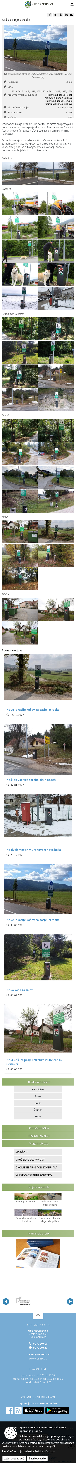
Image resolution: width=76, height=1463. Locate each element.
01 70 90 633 (40, 1347)
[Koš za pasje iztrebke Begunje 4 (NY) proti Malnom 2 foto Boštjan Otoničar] (20, 352)
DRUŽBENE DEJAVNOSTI (31, 1159)
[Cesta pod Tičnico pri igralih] (20, 579)
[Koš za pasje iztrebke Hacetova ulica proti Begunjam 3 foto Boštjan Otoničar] (20, 430)
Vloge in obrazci (39, 1143)
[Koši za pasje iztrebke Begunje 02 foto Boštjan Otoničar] (20, 376)
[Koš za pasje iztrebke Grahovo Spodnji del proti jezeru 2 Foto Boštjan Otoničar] (20, 298)
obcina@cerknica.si (38, 1354)
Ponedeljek (38, 1089)
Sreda (38, 1103)
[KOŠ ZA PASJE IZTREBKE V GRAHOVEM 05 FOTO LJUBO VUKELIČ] (20, 251)
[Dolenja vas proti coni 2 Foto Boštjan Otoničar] (56, 173)
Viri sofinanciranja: (18, 107)
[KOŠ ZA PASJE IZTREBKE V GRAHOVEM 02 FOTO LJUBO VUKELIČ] (56, 204)
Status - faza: (15, 112)
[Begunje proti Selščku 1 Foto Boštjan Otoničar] (56, 376)
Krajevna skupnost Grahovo (58, 103)
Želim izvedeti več (14, 1458)
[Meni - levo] (4, 4)
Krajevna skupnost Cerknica (58, 97)
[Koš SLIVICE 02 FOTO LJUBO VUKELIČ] (20, 633)
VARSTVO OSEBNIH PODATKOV (34, 1175)
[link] (49, 15)
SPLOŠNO (22, 1152)
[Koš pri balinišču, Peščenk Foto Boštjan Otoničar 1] (56, 454)
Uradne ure (38, 1369)
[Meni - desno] (72, 4)
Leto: (10, 86)
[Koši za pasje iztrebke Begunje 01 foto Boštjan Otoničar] (56, 329)
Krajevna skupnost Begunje (58, 100)
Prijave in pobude (39, 1187)
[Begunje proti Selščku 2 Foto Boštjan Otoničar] (20, 399)
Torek (38, 1096)
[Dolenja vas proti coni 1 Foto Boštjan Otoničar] (20, 173)
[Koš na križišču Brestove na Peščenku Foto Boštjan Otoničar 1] (56, 477)
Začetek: (12, 117)
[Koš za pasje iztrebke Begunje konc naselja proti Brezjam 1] (56, 399)
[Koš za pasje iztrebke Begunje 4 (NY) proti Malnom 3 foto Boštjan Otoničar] (56, 352)
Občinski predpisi (39, 1136)
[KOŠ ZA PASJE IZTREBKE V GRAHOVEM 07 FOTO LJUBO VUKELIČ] (20, 274)
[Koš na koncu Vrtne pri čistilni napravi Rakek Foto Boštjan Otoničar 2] (56, 531)
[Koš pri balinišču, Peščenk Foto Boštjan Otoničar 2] (20, 454)
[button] (6, 1301)
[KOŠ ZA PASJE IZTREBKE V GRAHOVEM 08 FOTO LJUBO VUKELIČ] (56, 274)
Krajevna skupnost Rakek (59, 94)
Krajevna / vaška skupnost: (22, 94)
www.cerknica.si (38, 1358)
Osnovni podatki (38, 1325)
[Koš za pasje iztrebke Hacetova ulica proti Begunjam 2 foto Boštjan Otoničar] (56, 430)
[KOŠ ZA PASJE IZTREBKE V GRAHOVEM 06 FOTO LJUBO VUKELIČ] (56, 251)
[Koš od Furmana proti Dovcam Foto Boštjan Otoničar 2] (56, 555)
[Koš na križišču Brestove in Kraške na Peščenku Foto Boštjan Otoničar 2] (20, 477)
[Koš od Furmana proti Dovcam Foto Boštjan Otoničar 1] (20, 555)
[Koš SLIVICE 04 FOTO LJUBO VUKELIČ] (20, 609)
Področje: (13, 81)
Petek (38, 1116)
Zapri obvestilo (37, 1458)
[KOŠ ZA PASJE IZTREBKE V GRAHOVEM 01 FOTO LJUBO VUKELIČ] (20, 204)
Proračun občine (39, 1128)
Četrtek (38, 1109)
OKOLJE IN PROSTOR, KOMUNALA (36, 1167)
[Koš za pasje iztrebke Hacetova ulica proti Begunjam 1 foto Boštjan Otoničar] (20, 329)
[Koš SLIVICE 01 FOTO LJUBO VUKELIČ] (56, 609)
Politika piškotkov (44, 1451)
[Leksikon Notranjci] (32, 1301)
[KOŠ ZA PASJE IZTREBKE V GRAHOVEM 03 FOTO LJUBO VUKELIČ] (20, 227)
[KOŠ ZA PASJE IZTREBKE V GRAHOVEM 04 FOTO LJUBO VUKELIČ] (56, 227)
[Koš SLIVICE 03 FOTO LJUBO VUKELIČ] (20, 531)
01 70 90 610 (40, 1343)
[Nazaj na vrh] (38, 1316)
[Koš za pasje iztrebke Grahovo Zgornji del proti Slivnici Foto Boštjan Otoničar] (56, 298)
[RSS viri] (18, 1410)
